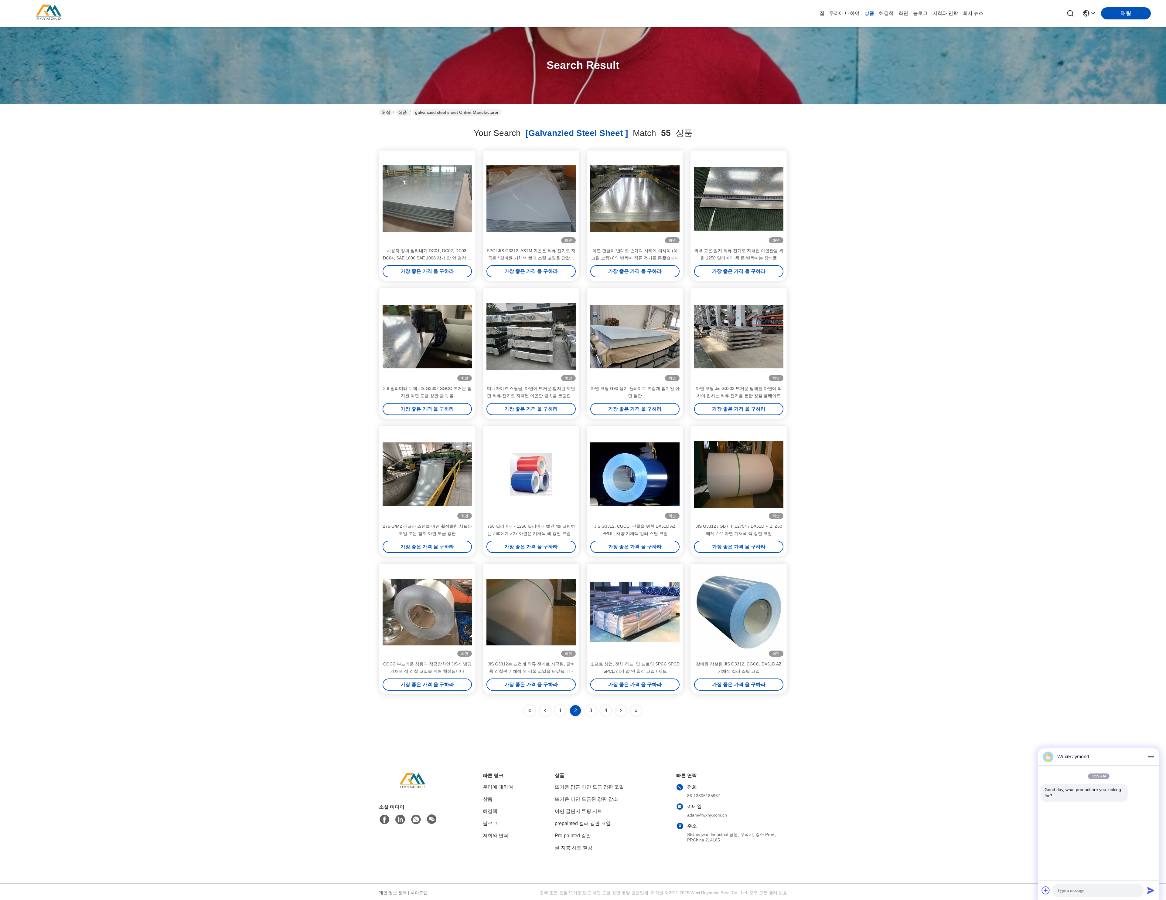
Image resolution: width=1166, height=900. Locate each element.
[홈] (412, 789)
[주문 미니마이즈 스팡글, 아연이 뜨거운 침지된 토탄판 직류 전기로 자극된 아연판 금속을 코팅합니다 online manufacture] (531, 336)
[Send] (1151, 890)
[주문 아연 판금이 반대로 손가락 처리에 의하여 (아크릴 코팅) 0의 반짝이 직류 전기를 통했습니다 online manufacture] (635, 198)
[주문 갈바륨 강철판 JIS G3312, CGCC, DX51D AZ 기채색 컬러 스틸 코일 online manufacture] (738, 612)
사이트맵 (419, 892)
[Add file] (1046, 890)
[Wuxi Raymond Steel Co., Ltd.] (48, 13)
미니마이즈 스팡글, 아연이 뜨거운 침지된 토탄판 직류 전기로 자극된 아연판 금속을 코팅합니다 (531, 395)
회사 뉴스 (973, 13)
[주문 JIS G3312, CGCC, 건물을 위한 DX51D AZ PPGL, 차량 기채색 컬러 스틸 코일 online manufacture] (635, 474)
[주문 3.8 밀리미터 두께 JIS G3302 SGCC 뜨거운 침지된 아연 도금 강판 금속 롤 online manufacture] (427, 336)
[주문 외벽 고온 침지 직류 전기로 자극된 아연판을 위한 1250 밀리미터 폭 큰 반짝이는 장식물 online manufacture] (738, 198)
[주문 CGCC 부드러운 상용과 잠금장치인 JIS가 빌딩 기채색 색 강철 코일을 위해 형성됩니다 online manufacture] (427, 612)
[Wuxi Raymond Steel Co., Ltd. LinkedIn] (400, 819)
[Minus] (1150, 756)
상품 (869, 13)
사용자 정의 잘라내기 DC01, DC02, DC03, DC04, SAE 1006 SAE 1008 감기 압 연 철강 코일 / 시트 (427, 258)
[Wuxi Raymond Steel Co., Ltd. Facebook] (384, 819)
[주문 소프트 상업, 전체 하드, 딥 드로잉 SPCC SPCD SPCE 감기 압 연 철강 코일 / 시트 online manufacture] (635, 612)
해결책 (886, 13)
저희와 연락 (945, 13)
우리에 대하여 (844, 13)
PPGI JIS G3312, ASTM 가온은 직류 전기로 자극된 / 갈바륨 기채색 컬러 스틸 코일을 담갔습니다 (531, 258)
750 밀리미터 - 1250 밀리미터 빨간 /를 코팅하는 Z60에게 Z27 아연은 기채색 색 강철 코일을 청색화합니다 (531, 533)
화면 (903, 13)
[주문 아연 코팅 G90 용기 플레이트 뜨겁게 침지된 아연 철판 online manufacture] (635, 336)
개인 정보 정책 (393, 892)
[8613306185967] (416, 819)
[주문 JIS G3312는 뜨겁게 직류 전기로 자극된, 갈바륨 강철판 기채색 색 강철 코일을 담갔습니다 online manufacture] (531, 612)
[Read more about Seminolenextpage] (620, 710)
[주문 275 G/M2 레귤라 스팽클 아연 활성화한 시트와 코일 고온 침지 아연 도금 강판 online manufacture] (427, 474)
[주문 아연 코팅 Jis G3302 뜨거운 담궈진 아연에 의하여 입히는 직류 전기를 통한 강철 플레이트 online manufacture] (738, 336)
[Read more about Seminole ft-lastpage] (636, 710)
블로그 (920, 13)
